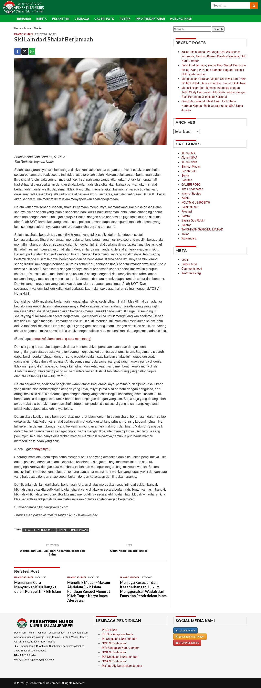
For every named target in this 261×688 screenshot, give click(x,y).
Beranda (24, 19)
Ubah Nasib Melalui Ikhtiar (128, 550)
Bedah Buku (189, 171)
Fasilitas (186, 180)
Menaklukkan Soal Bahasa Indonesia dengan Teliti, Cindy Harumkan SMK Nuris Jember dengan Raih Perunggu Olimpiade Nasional (213, 92)
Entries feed (189, 264)
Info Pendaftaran (150, 19)
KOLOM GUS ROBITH (195, 202)
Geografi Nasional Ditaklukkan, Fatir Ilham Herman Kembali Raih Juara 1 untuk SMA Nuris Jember (212, 105)
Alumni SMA (189, 157)
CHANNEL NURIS (188, 642)
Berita (41, 19)
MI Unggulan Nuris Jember (119, 639)
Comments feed (191, 268)
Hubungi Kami (181, 19)
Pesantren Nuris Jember (44, 683)
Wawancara (189, 238)
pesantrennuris (186, 630)
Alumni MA (188, 153)
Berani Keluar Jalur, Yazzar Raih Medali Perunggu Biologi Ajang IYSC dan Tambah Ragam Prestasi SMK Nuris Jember (213, 69)
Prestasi (186, 211)
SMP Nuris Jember (114, 643)
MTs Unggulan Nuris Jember (120, 648)
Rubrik (124, 19)
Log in (185, 259)
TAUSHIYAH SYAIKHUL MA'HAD (202, 229)
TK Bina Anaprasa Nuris (117, 634)
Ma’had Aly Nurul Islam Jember (122, 666)
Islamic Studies (33, 28)
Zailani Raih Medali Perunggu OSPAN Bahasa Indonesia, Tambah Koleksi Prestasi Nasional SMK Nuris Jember (214, 56)
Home (17, 28)
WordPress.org (191, 273)
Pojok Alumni (189, 207)
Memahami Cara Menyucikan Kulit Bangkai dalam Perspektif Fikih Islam (37, 586)
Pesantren (60, 19)
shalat (62, 529)
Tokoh (185, 234)
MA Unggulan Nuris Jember (120, 657)
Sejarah (186, 225)
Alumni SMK (189, 162)
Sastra (185, 216)
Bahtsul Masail (190, 166)
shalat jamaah (79, 529)
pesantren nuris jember (39, 529)
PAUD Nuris (109, 630)
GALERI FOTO (190, 184)
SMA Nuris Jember (114, 661)
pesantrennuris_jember (191, 636)
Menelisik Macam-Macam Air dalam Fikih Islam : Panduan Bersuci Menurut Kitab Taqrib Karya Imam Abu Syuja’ (88, 591)
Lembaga (82, 19)
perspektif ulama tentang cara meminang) (61, 338)
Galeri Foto (104, 19)
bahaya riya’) (41, 448)
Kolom (185, 198)
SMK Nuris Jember (114, 652)
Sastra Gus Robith (193, 220)
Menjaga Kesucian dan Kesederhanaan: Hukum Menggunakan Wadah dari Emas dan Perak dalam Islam (143, 589)
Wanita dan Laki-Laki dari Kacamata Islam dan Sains (52, 552)
